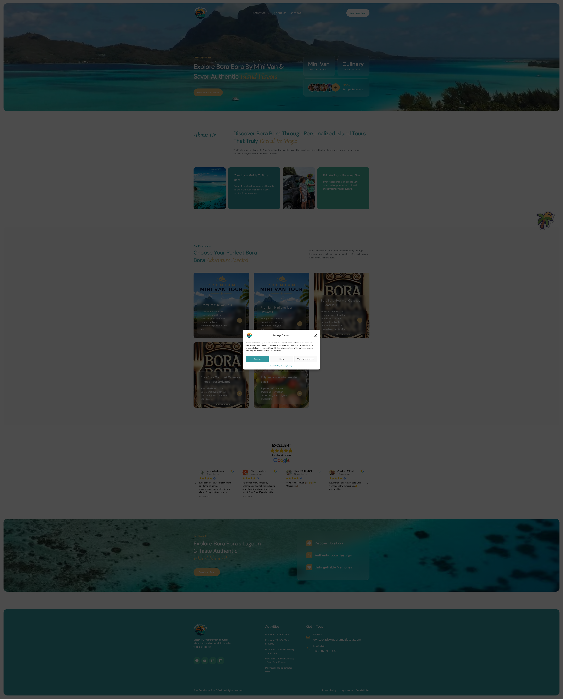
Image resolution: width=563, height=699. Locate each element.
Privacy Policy (286, 366)
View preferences (305, 359)
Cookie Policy (274, 366)
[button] (315, 335)
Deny (281, 359)
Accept (257, 359)
